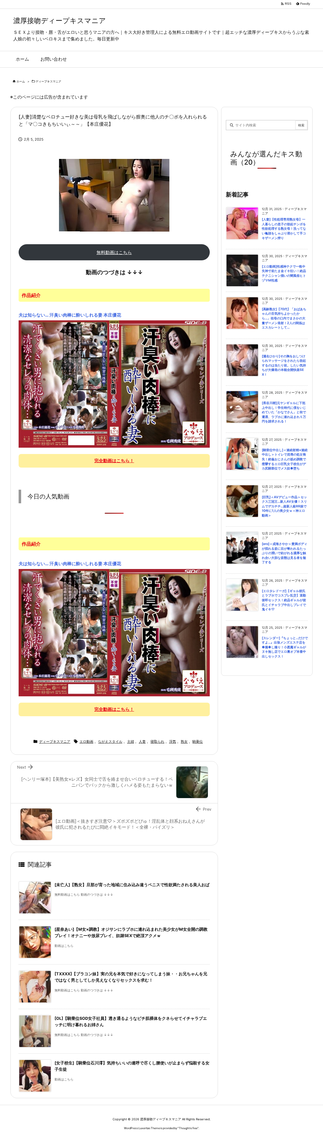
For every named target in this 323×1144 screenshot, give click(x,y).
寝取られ (157, 741)
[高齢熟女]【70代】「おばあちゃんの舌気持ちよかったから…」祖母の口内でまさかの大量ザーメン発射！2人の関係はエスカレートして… (284, 318)
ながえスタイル (110, 741)
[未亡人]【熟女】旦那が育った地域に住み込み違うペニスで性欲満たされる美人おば (132, 884)
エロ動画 (86, 741)
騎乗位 (197, 741)
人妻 (142, 741)
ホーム (20, 81)
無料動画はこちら (114, 252)
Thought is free (188, 1128)
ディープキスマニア (48, 81)
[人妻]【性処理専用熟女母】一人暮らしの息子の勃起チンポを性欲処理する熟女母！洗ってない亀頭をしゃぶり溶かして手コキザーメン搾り (284, 228)
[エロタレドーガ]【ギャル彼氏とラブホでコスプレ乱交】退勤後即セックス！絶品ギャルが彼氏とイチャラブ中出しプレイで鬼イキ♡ (284, 600)
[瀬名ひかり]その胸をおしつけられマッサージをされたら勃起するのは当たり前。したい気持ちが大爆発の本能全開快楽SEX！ (284, 365)
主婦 (130, 741)
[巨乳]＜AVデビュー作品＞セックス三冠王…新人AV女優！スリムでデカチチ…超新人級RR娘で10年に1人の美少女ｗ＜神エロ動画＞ (284, 506)
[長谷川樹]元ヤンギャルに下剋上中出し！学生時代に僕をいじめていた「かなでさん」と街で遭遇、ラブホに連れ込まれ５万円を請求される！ (284, 412)
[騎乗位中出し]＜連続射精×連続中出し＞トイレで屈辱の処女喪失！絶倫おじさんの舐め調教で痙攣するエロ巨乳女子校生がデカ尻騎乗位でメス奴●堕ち (285, 459)
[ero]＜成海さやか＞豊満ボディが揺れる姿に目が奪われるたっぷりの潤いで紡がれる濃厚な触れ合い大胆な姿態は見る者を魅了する (284, 553)
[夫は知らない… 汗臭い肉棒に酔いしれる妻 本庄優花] (114, 383)
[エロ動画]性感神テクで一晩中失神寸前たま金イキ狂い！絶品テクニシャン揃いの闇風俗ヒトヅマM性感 (284, 273)
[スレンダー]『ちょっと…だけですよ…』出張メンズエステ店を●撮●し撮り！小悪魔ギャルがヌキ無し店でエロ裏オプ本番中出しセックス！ (285, 647)
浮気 (172, 741)
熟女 (184, 741)
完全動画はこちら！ (114, 460)
